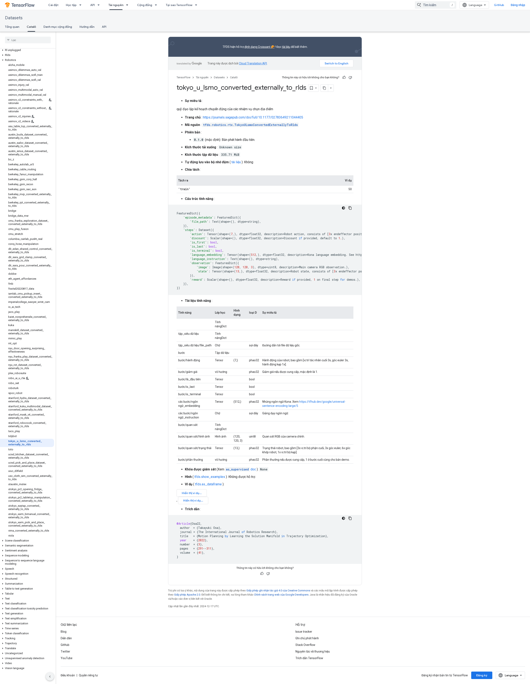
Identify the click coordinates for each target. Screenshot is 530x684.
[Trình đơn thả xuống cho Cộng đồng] (157, 5)
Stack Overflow (305, 645)
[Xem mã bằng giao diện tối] (343, 208)
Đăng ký (481, 675)
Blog (63, 631)
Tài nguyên (115, 5)
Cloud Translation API (253, 63)
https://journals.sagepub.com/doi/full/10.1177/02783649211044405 (253, 117)
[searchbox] (28, 40)
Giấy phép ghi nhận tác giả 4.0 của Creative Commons (278, 590)
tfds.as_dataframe (208, 484)
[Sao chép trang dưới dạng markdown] (324, 88)
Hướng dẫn (87, 27)
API (92, 5)
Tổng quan (12, 27)
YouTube (66, 658)
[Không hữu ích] (350, 77)
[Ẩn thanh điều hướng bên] (50, 676)
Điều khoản (68, 675)
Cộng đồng (144, 5)
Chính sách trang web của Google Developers (281, 594)
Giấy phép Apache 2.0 (187, 594)
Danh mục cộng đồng (57, 27)
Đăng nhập (518, 5)
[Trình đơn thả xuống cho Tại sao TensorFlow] (197, 5)
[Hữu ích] (344, 77)
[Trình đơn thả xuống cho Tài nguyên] (128, 5)
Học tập (71, 5)
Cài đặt (53, 5)
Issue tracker (303, 631)
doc (241, 469)
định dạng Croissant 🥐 (260, 46)
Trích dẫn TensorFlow (309, 658)
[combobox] (435, 5)
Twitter (65, 651)
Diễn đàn (66, 638)
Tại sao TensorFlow (179, 5)
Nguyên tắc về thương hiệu (312, 651)
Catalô (31, 27)
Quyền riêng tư (88, 675)
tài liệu (286, 46)
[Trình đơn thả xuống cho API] (100, 5)
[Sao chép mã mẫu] (350, 208)
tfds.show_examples (209, 477)
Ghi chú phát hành (307, 638)
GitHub (499, 5)
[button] (27, 50)
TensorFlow (183, 77)
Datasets (14, 18)
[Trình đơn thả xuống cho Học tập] (82, 5)
